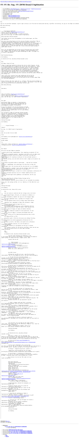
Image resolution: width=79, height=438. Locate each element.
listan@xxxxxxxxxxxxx (25, 8)
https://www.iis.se (18, 373)
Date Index (23, 1)
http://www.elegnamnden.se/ (23, 340)
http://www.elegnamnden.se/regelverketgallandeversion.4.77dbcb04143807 (18, 342)
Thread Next (17, 1)
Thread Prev (12, 1)
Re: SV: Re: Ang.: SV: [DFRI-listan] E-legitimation (16, 426)
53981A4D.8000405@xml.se (14, 15)
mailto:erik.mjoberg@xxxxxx (17, 31)
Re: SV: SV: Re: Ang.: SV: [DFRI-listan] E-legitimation (20, 430)
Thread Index (28, 1)
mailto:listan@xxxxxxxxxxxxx (22, 95)
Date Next (7, 1)
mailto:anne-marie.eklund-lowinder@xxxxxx (20, 371)
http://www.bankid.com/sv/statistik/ (10, 396)
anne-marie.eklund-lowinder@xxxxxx (25, 11)
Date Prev (3, 1)
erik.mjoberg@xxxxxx (14, 8)
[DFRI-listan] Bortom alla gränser (16, 429)
